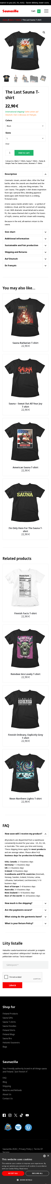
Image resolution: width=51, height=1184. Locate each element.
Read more (23, 1168)
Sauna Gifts (8, 1017)
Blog (5, 1082)
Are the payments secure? (18, 909)
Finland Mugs (9, 1034)
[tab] (25, 174)
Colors (8, 120)
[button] (44, 32)
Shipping (7, 1086)
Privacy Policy (25, 1149)
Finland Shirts (9, 1030)
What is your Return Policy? (19, 923)
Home (5, 20)
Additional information (17, 238)
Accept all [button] (13, 1173)
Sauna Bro (7, 1038)
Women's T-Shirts (35, 163)
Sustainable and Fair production (21, 245)
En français (10, 265)
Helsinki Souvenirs (11, 1042)
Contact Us (8, 1098)
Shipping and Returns (16, 252)
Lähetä (12, 985)
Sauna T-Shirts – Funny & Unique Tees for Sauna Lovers (25, 162)
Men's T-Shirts (15, 20)
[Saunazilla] (10, 11)
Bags (5, 1046)
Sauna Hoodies (9, 1026)
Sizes (8, 132)
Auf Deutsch (11, 258)
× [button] (48, 1156)
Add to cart (24, 152)
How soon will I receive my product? (23, 833)
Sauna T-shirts (9, 1021)
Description (11, 174)
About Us (7, 1094)
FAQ (4, 1077)
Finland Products (10, 1013)
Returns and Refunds (12, 1090)
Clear (7, 144)
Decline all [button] (37, 1173)
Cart (33, 11)
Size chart (10, 231)
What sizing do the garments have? (23, 916)
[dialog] (25, 1168)
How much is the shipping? (18, 903)
